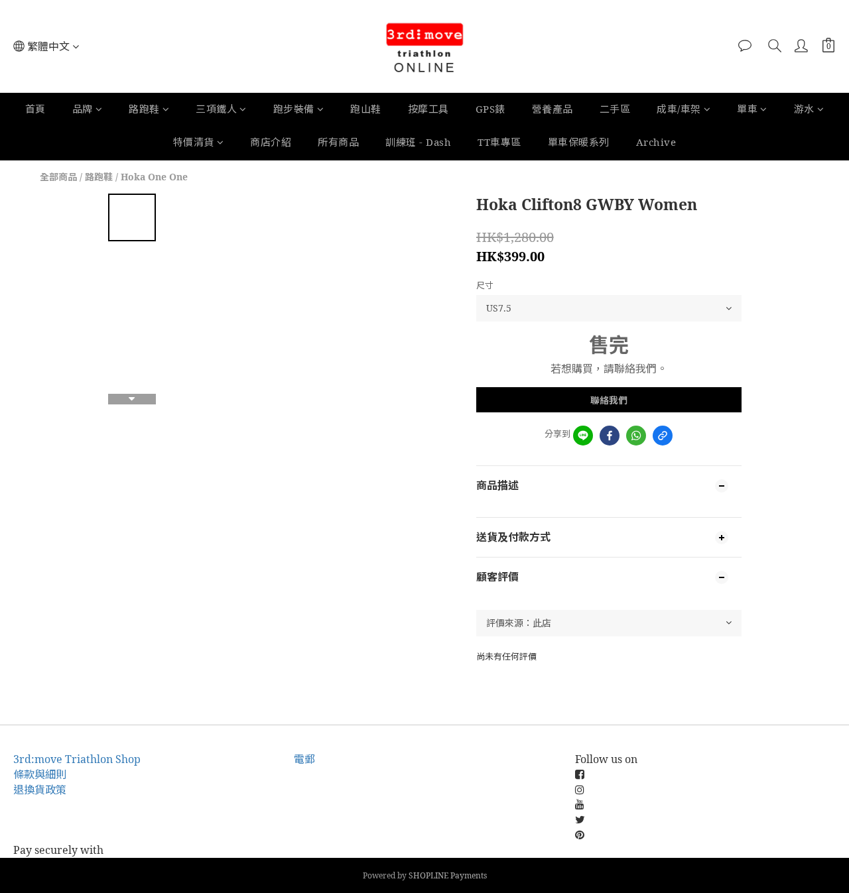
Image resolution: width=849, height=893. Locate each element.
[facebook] (610, 436)
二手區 (615, 108)
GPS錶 (490, 108)
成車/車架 (679, 108)
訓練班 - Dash (418, 142)
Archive (656, 142)
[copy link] (663, 436)
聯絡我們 (608, 400)
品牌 (82, 108)
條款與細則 (39, 774)
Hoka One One (154, 176)
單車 (747, 108)
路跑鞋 (144, 108)
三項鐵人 (216, 108)
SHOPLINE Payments (448, 875)
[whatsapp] (636, 436)
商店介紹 (270, 142)
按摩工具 (428, 108)
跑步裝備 (293, 108)
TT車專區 (499, 142)
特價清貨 (193, 142)
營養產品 (552, 108)
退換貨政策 (39, 789)
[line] (583, 436)
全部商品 (58, 176)
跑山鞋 (365, 108)
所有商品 (338, 142)
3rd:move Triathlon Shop (77, 759)
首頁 (35, 108)
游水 (804, 108)
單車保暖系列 (579, 142)
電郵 (304, 759)
